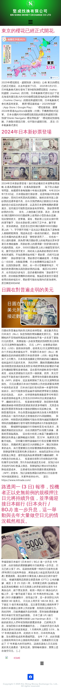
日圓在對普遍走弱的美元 (27, 290)
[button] (30, 22)
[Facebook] (30, 677)
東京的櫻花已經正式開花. (28, 31)
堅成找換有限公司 (30, 11)
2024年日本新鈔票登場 (26, 132)
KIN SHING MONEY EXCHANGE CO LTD (30, 15)
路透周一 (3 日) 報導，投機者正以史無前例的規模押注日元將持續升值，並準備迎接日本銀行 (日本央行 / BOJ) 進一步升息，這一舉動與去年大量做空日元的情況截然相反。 (30, 504)
